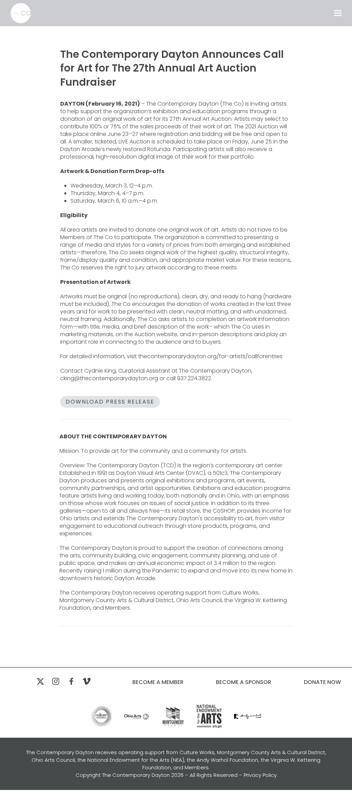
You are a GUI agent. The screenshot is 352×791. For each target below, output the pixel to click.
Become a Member (158, 682)
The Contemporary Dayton (136, 775)
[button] (338, 13)
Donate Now (322, 682)
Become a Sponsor (243, 682)
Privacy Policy (260, 775)
